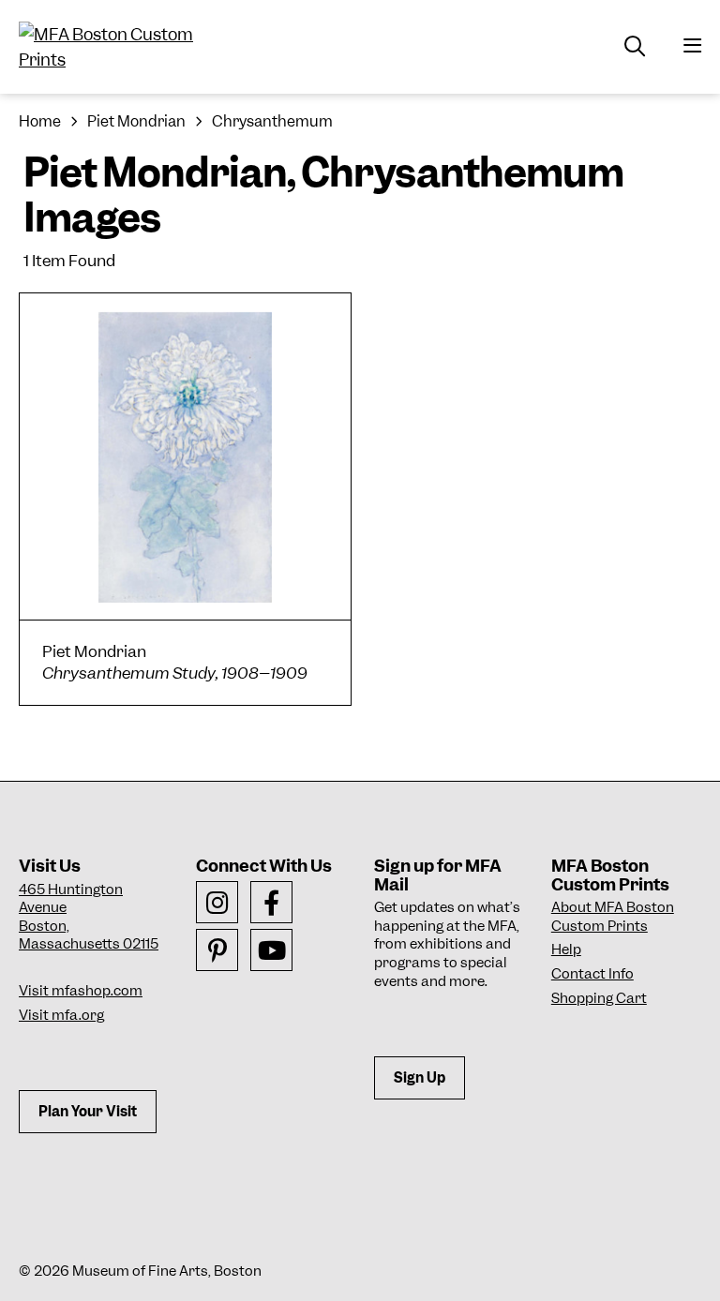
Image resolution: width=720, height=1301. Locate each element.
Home (40, 121)
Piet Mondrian (136, 121)
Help (566, 949)
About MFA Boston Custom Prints (612, 916)
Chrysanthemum (272, 121)
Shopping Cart (599, 998)
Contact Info (592, 974)
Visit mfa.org (61, 1015)
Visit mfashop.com (80, 990)
